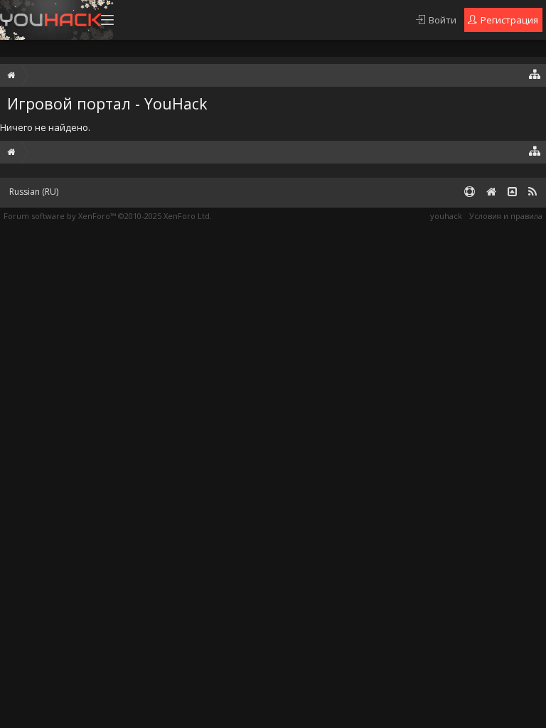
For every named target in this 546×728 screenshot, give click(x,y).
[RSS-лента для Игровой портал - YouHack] (532, 192)
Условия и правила (505, 215)
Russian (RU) (33, 192)
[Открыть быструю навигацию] (535, 73)
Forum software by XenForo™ (108, 215)
